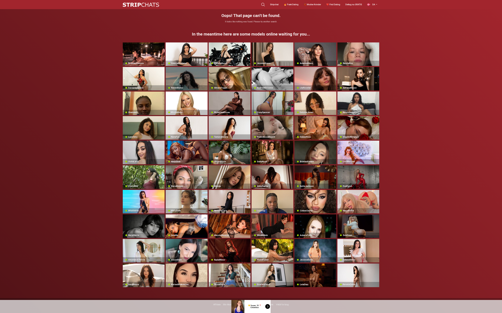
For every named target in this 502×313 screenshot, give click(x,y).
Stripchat (274, 4)
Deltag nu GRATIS (353, 4)
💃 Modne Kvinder (312, 4)
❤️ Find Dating (333, 4)
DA (372, 4)
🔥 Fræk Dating (291, 4)
